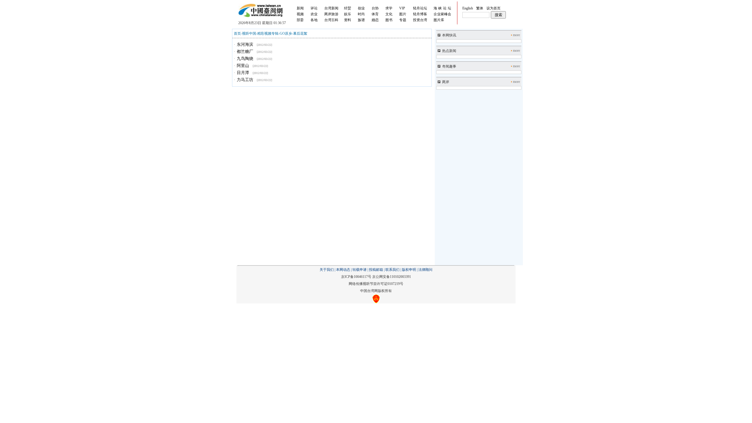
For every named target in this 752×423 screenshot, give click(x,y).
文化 (388, 14)
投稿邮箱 (376, 270)
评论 (314, 8)
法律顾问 (425, 270)
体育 (375, 14)
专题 (402, 20)
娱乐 (347, 14)
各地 (314, 20)
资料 (347, 20)
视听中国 (249, 33)
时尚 (361, 14)
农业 (314, 14)
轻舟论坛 (420, 8)
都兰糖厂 (245, 51)
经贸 (347, 8)
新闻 (300, 8)
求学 (388, 8)
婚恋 (375, 20)
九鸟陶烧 (245, 58)
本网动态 (343, 270)
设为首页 (493, 8)
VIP (402, 8)
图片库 (439, 20)
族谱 (361, 20)
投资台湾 (420, 20)
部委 (300, 20)
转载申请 (359, 270)
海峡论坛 (443, 8)
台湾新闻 (331, 8)
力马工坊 (245, 80)
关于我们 (327, 270)
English (467, 8)
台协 (375, 8)
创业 (361, 8)
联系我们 (392, 270)
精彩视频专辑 (267, 33)
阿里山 (243, 65)
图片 (402, 14)
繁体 (479, 8)
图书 (388, 20)
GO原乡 (286, 33)
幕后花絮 (300, 33)
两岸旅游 (331, 14)
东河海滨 (245, 44)
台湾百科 (331, 20)
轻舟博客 (420, 14)
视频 (300, 14)
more (516, 35)
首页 (237, 33)
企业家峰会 (442, 14)
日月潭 (243, 72)
